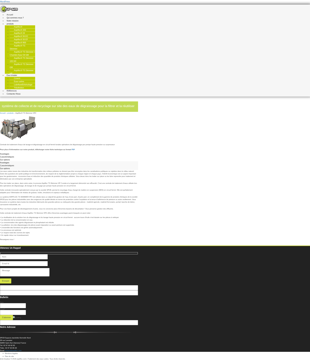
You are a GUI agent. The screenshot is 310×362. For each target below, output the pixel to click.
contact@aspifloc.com (13, 350)
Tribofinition (19, 88)
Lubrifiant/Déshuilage (23, 85)
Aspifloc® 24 (19, 33)
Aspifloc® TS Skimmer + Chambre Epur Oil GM (22, 53)
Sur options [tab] (5, 160)
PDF (73, 149)
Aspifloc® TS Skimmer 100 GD (21, 59)
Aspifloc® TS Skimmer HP (21, 72)
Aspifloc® (18, 27)
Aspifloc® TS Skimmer (17, 47)
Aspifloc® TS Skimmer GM (21, 65)
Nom (2, 302)
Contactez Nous (13, 94)
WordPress (5, 1)
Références (12, 91)
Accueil (10, 15)
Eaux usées (19, 81)
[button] (57, 23)
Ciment (17, 78)
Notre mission (13, 21)
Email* (2, 309)
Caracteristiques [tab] (7, 157)
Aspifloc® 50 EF (21, 39)
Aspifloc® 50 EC (21, 36)
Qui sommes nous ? (15, 18)
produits (10, 24)
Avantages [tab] (4, 154)
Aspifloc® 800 (20, 43)
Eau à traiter (12, 75)
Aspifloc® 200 (20, 30)
